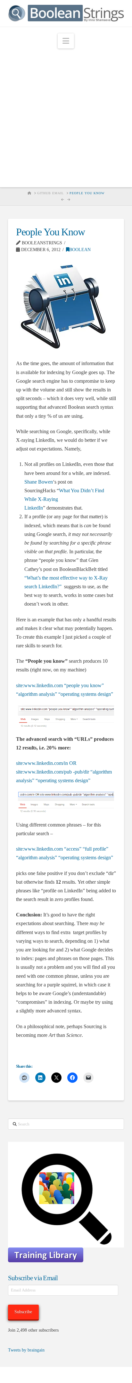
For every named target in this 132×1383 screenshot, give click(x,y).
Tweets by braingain (26, 1350)
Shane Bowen (38, 482)
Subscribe (23, 1311)
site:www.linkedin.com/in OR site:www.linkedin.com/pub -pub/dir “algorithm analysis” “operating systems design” (64, 771)
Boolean (80, 249)
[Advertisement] (66, 118)
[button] (66, 40)
